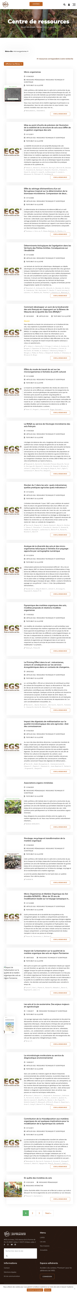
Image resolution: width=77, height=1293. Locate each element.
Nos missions (31, 27)
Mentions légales (10, 1272)
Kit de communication (12, 1276)
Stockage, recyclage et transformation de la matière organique (44, 839)
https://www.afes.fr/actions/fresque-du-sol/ (53, 92)
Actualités (43, 1250)
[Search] (64, 4)
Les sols (43, 1242)
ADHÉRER (36, 4)
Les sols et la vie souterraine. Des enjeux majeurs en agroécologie (46, 1005)
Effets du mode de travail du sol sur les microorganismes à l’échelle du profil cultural (45, 370)
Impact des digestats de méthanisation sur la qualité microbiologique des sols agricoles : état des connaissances (46, 723)
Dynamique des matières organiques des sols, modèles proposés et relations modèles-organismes (45, 607)
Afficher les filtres (13, 64)
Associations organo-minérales (38, 783)
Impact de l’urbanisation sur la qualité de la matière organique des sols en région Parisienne (46, 951)
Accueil (23, 27)
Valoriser (39, 27)
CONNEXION (47, 1276)
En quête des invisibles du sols (38, 1178)
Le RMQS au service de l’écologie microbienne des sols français (47, 425)
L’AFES (42, 1237)
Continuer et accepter (35, 1290)
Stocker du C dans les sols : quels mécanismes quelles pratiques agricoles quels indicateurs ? (45, 486)
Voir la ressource (60, 114)
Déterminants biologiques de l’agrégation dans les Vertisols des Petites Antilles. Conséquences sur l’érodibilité (47, 248)
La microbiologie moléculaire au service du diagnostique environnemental (44, 1056)
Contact (7, 1268)
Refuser (47, 1290)
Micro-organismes (32, 72)
